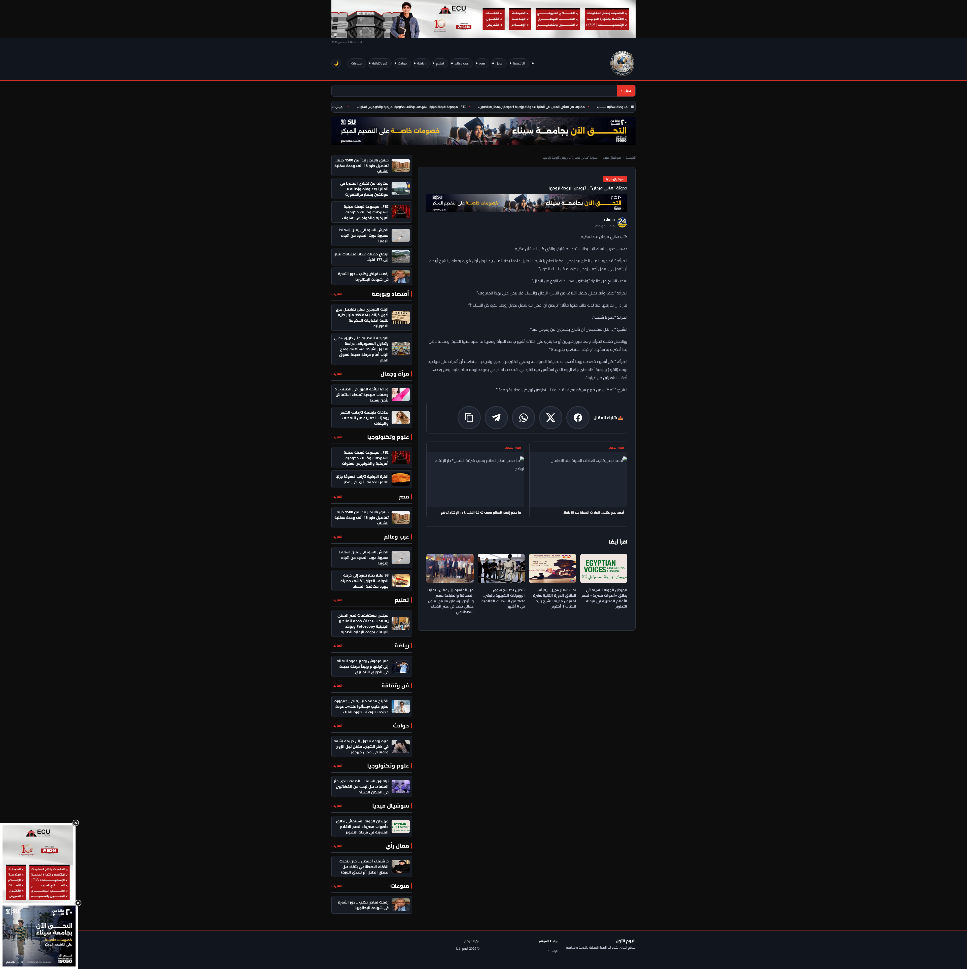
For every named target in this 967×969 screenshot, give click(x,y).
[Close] (75, 823)
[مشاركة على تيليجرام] (496, 417)
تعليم (440, 63)
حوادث (402, 63)
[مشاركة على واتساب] (523, 417)
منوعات (356, 63)
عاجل (499, 63)
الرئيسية (519, 63)
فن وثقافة (379, 63)
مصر (482, 63)
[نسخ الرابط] (469, 417)
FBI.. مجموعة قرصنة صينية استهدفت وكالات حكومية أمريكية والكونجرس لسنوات (430, 107)
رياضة (421, 63)
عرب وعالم (462, 63)
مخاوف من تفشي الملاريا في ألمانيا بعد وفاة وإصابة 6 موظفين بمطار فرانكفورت (550, 107)
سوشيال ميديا (612, 157)
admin (609, 219)
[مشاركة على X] (550, 417)
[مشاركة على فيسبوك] (578, 417)
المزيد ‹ (336, 294)
